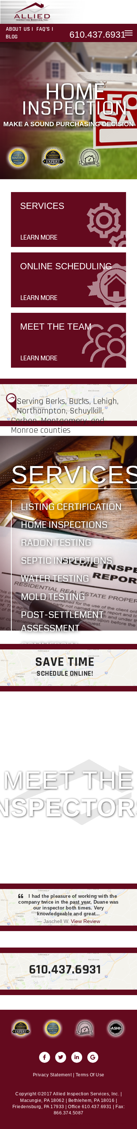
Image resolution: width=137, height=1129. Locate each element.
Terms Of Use (90, 1074)
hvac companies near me (97, 1123)
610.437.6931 (97, 34)
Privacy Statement (52, 1074)
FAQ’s (43, 29)
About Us (18, 29)
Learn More (38, 237)
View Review (85, 921)
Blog (12, 36)
